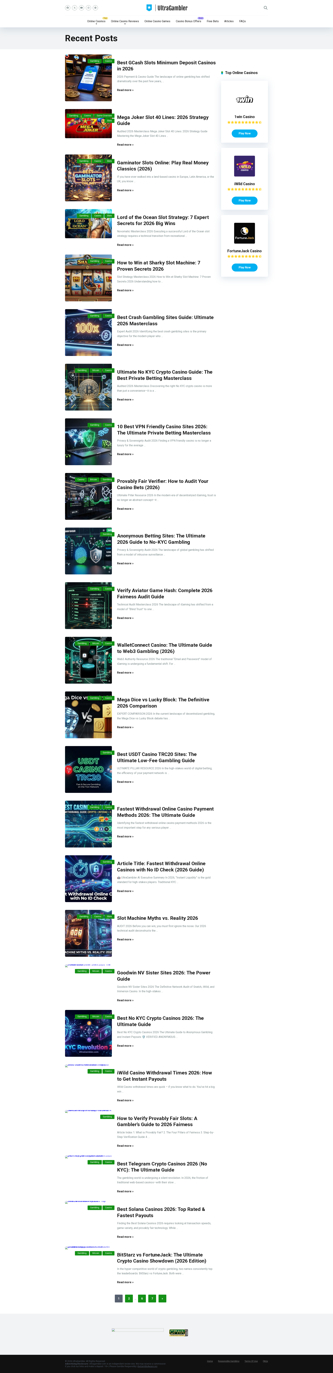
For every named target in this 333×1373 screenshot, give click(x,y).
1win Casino (244, 117)
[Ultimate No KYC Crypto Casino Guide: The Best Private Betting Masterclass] (88, 387)
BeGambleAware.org (147, 1366)
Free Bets (213, 21)
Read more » (125, 90)
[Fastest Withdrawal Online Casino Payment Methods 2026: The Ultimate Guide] (88, 824)
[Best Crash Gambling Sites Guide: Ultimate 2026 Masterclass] (88, 332)
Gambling (94, 61)
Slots (109, 120)
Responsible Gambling (228, 1361)
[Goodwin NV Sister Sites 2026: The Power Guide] (88, 966)
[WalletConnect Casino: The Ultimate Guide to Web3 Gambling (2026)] (88, 660)
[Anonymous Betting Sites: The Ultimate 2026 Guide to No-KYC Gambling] (88, 551)
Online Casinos (96, 21)
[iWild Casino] (244, 175)
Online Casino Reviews (125, 21)
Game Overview (104, 115)
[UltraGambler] (166, 7)
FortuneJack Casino (244, 251)
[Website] (95, 7)
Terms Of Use (251, 1361)
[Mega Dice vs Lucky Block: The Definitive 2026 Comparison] (88, 714)
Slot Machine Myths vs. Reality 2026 (157, 918)
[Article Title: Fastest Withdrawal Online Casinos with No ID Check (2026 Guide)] (88, 878)
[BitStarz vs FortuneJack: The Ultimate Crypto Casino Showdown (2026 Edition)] (88, 1248)
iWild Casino (244, 184)
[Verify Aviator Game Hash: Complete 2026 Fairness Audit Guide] (88, 605)
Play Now (245, 133)
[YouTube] (81, 7)
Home (210, 1361)
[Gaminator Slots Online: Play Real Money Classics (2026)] (88, 177)
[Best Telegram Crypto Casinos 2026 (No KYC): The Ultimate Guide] (88, 1157)
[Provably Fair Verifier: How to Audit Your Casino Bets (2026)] (88, 496)
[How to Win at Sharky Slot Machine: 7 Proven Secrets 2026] (88, 278)
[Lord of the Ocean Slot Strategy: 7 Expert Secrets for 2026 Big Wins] (88, 223)
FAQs (242, 21)
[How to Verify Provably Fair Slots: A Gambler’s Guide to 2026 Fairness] (88, 1111)
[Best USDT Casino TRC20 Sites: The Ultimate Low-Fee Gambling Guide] (88, 769)
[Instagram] (88, 7)
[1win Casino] (244, 108)
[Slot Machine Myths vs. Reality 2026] (88, 933)
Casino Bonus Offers (188, 21)
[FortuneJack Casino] (244, 242)
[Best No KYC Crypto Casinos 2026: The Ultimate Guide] (88, 1033)
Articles (229, 21)
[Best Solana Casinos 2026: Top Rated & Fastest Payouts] (88, 1202)
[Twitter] (74, 7)
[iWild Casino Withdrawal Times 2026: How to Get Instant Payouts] (88, 1066)
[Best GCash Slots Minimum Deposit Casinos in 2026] (88, 77)
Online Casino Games (157, 21)
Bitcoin (95, 370)
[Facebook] (67, 7)
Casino (108, 61)
